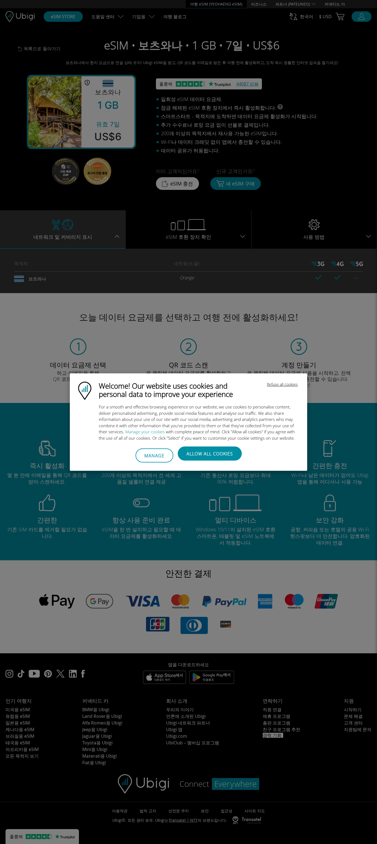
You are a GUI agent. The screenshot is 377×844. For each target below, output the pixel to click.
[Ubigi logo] (84, 390)
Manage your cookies (145, 431)
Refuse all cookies (282, 384)
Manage (154, 455)
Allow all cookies (210, 454)
